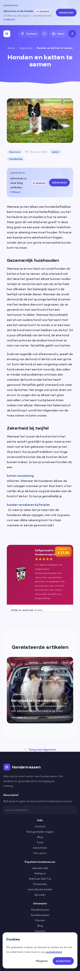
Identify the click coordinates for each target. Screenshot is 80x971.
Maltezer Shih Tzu (40, 879)
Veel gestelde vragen (40, 832)
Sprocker (40, 895)
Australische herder (40, 889)
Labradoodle (40, 868)
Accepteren (63, 961)
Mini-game (40, 853)
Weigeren (42, 961)
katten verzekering (20, 475)
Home (11, 48)
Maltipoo (40, 873)
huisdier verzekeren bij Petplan (28, 504)
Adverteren (66, 12)
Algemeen (25, 48)
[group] (40, 690)
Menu (60, 34)
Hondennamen (40, 915)
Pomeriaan (40, 884)
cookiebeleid (53, 952)
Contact (40, 826)
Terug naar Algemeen (42, 749)
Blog (40, 837)
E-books (40, 920)
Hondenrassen (40, 910)
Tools (40, 842)
